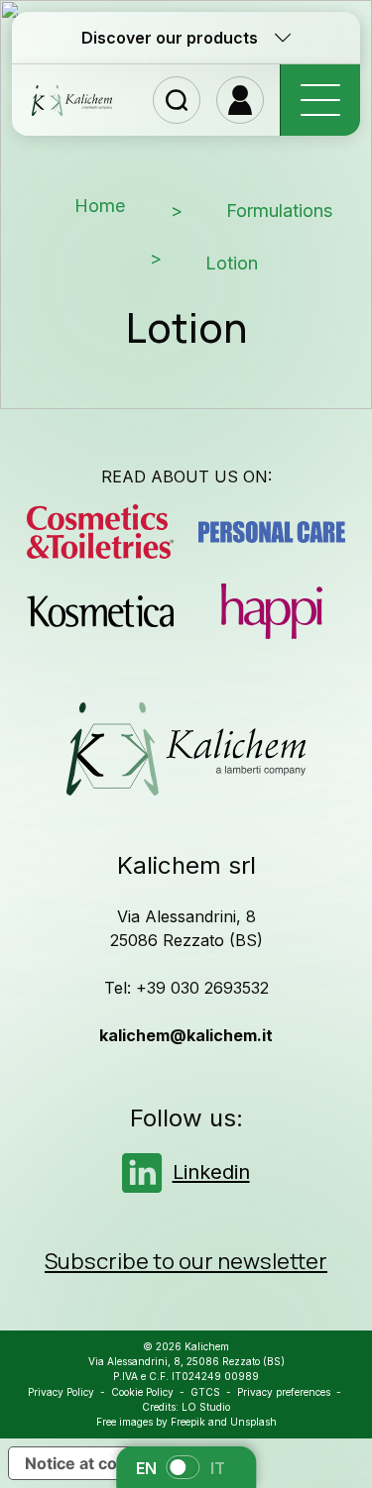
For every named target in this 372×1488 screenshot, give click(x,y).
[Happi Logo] (272, 611)
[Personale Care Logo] (272, 532)
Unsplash (253, 1422)
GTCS (205, 1392)
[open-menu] (320, 100)
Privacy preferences (283, 1392)
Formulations (279, 210)
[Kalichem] (72, 100)
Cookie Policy (142, 1392)
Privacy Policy (61, 1392)
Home (100, 205)
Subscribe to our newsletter (186, 1261)
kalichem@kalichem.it (186, 1035)
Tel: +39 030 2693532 (186, 988)
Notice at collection (99, 1463)
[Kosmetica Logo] (101, 611)
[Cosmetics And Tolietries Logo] (101, 532)
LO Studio (206, 1407)
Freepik (188, 1422)
